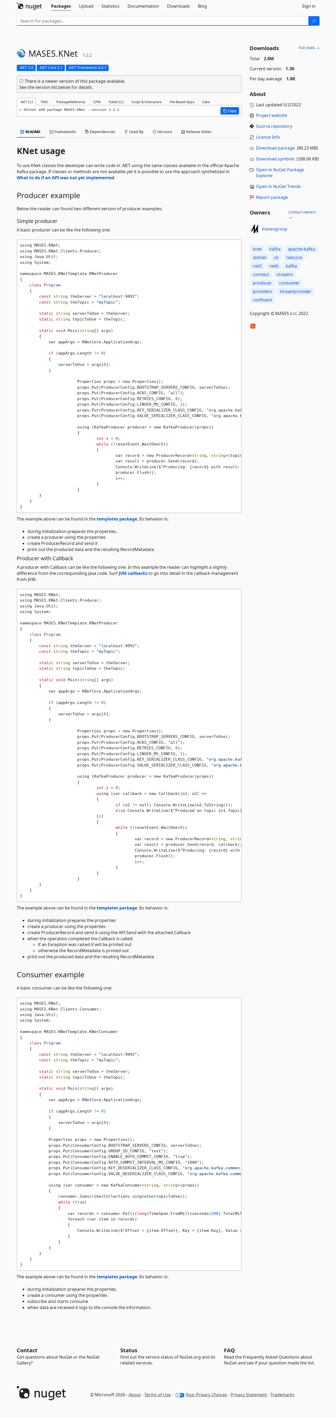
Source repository (274, 126)
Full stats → (309, 47)
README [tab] (32, 131)
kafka (274, 249)
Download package (275, 148)
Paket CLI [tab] (116, 101)
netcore (294, 257)
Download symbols (275, 159)
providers (262, 291)
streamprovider (295, 291)
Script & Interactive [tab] (146, 101)
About (135, 1395)
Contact (27, 1350)
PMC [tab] (44, 101)
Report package (272, 197)
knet (257, 249)
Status (128, 1350)
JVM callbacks (133, 573)
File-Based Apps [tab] (181, 101)
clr (276, 257)
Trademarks (282, 1395)
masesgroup (274, 229)
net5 (257, 266)
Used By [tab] (135, 131)
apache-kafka (301, 249)
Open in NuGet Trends (278, 186)
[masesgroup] (255, 229)
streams (285, 274)
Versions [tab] (164, 131)
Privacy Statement (249, 1395)
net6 (273, 266)
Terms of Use (157, 1395)
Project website (271, 115)
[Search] (314, 21)
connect (261, 274)
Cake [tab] (206, 101)
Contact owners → (302, 214)
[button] (229, 111)
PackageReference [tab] (70, 101)
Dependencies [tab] (102, 131)
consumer (289, 283)
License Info (268, 137)
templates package (117, 519)
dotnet (259, 257)
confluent (262, 300)
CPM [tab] (97, 101)
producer (262, 283)
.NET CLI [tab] (26, 101)
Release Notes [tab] (198, 131)
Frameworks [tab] (64, 131)
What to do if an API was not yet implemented (65, 178)
